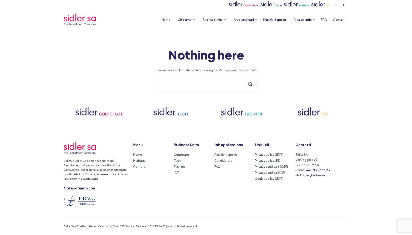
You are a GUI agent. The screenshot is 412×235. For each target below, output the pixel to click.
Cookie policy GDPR (269, 178)
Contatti (339, 19)
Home (166, 19)
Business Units (213, 19)
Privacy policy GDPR (269, 154)
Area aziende (303, 19)
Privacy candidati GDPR (271, 166)
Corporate (181, 154)
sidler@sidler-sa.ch (315, 175)
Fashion (179, 166)
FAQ (324, 19)
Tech (177, 160)
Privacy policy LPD (267, 160)
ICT (176, 172)
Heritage (139, 160)
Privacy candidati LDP (270, 172)
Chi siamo (185, 19)
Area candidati (244, 19)
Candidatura (223, 160)
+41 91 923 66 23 (318, 170)
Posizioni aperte (274, 19)
